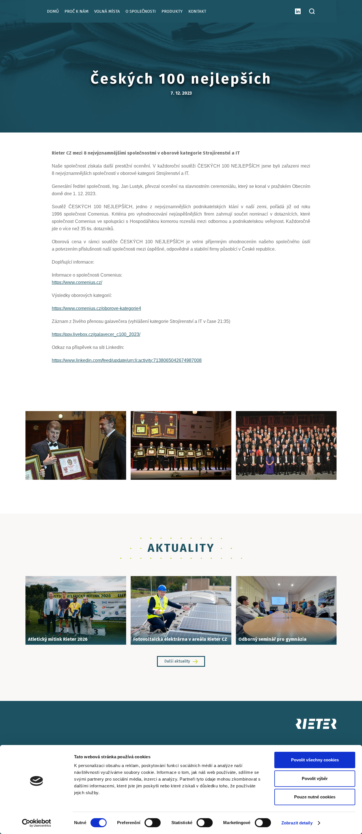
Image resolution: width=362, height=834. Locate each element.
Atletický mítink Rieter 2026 (58, 639)
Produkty (172, 11)
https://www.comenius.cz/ (77, 282)
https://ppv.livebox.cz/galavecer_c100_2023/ (96, 334)
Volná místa (107, 11)
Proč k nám (76, 11)
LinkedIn (298, 11)
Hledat (312, 11)
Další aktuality (177, 661)
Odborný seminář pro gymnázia (272, 639)
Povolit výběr (315, 778)
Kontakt (197, 11)
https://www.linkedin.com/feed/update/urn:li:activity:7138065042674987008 (127, 360)
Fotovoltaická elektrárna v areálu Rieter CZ (180, 639)
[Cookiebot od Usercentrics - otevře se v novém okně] (36, 823)
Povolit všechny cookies (315, 759)
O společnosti (141, 11)
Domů (53, 11)
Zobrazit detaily (297, 822)
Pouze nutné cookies (314, 796)
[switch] (153, 822)
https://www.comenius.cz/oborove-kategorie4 (96, 308)
